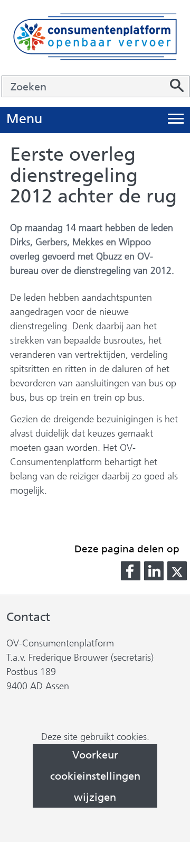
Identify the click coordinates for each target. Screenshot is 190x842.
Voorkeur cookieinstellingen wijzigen (95, 775)
